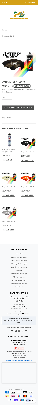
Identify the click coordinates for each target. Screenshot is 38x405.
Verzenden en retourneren (19, 267)
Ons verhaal (19, 254)
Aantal (4, 97)
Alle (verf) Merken (19, 277)
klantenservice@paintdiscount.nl (19, 314)
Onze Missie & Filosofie (19, 257)
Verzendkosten (19, 90)
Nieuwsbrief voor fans (19, 280)
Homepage (5, 30)
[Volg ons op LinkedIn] (16, 331)
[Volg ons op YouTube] (26, 331)
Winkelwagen (31, 2)
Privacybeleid (19, 287)
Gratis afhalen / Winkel (19, 260)
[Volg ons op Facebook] (12, 331)
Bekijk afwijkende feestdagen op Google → (19, 360)
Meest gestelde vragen (19, 264)
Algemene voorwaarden (19, 283)
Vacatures (19, 270)
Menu (6, 2)
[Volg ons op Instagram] (19, 331)
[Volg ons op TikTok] (22, 331)
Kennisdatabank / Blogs (19, 273)
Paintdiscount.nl (19, 390)
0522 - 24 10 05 (19, 307)
